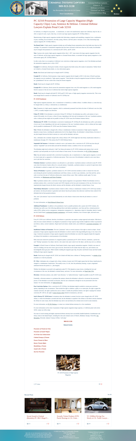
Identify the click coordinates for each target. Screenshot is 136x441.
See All (109, 394)
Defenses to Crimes (98, 8)
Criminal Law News (98, 10)
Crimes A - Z (97, 5)
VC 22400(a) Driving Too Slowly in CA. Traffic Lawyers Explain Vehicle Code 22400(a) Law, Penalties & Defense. (97, 417)
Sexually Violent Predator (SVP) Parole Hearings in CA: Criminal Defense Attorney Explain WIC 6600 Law (68, 417)
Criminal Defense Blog (98, 13)
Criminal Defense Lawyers (67, 2)
